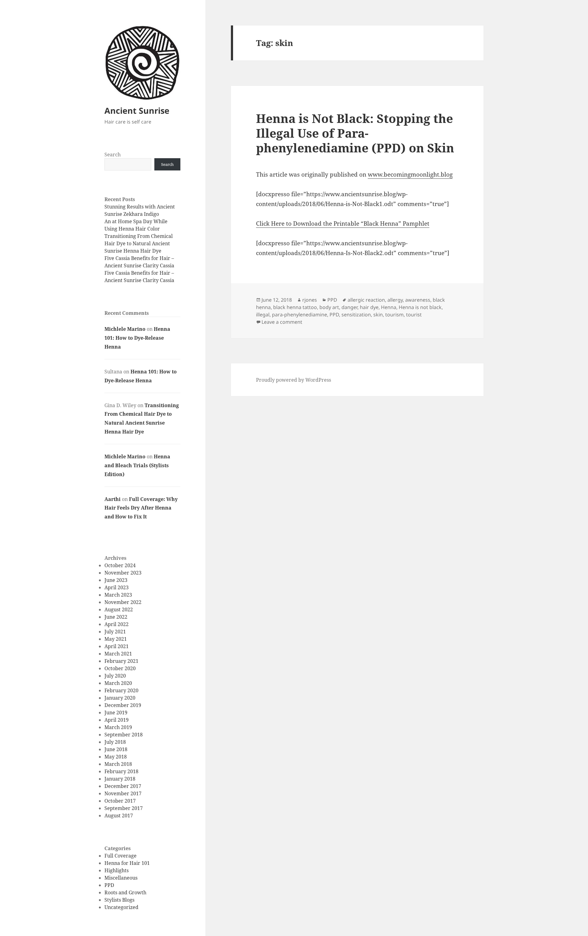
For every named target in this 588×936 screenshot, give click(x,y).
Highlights (116, 870)
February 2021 (121, 661)
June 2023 (115, 580)
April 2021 (116, 646)
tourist (414, 314)
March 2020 (118, 683)
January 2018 (119, 778)
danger (349, 307)
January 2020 (119, 697)
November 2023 (122, 572)
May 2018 (115, 756)
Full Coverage (120, 855)
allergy (395, 299)
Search (112, 154)
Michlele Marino (124, 329)
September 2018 (123, 734)
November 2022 (122, 602)
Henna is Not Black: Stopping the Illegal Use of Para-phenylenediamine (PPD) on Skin (355, 133)
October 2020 (120, 668)
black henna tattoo (295, 307)
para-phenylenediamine (299, 314)
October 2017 (120, 800)
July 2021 (115, 631)
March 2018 (118, 764)
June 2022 (115, 616)
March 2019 (118, 727)
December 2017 (122, 786)
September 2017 (123, 808)
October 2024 (120, 565)
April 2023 (116, 587)
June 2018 (115, 749)
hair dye (369, 307)
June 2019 (115, 712)
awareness (417, 299)
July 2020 (115, 675)
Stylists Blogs (119, 899)
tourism (394, 314)
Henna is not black (420, 307)
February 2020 (121, 690)
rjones (309, 299)
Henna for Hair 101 (127, 863)
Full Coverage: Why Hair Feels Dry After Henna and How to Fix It (141, 508)
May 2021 (115, 639)
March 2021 (118, 653)
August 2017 (118, 815)
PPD (109, 885)
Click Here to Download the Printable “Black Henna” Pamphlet (342, 223)
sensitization (356, 314)
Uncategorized (121, 907)
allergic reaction (366, 299)
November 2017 (122, 793)
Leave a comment (282, 322)
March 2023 (118, 594)
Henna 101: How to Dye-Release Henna (137, 338)
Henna (388, 307)
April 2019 (116, 719)
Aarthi (112, 499)
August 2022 (118, 609)
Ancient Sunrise (136, 110)
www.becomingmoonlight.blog (410, 174)
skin (378, 314)
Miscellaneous (121, 877)
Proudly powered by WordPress (293, 379)
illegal (263, 314)
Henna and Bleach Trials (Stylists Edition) (137, 465)
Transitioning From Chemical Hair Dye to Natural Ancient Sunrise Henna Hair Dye (138, 243)
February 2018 (121, 771)
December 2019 (122, 705)
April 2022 (116, 624)
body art (329, 307)
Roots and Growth (125, 892)
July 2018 (115, 742)
